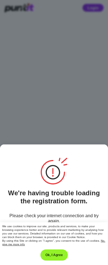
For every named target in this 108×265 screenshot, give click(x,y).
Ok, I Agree (54, 255)
